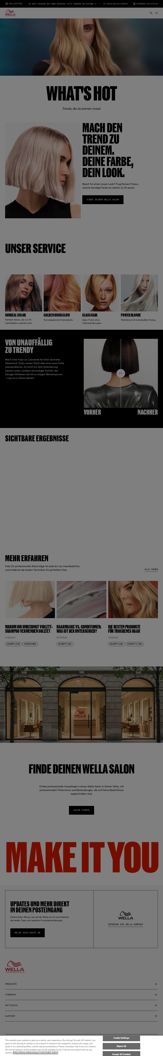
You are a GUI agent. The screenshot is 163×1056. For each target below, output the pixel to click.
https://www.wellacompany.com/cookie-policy (35, 1053)
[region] (81, 1046)
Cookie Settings (121, 1038)
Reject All (121, 1046)
